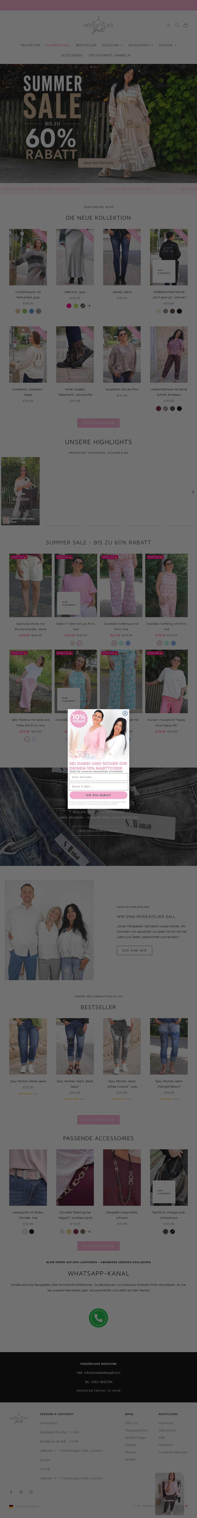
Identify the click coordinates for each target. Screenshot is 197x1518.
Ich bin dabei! (98, 795)
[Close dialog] (125, 713)
